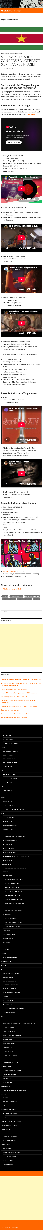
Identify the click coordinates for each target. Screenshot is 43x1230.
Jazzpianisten (7, 844)
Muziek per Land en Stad (12, 589)
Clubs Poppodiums (9, 1156)
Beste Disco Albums (9, 774)
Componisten (7, 876)
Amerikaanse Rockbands (11, 973)
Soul (2, 1016)
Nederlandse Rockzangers (14, 1008)
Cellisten (6, 872)
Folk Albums (7, 790)
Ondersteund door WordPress (9, 1227)
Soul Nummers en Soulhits (12, 1035)
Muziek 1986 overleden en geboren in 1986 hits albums (19, 693)
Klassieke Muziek (6, 864)
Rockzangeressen (9, 1012)
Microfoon (7, 1078)
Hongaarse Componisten (13, 891)
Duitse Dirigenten (11, 918)
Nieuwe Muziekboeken (10, 1133)
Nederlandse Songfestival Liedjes (14, 1090)
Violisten (6, 950)
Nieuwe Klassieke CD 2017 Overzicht (15, 868)
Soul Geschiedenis (9, 1031)
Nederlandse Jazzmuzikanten (15, 837)
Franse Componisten (12, 887)
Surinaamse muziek (8, 53)
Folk (2, 786)
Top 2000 (4, 1094)
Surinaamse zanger (9, 599)
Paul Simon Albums (11, 794)
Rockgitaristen (8, 1000)
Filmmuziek (7, 1148)
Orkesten (6, 942)
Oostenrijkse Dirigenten (13, 926)
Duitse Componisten (12, 883)
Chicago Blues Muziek (10, 743)
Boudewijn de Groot (10, 1102)
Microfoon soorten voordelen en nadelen (14, 689)
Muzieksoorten (6, 961)
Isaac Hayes (9, 1051)
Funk (2, 798)
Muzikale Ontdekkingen (11, 11)
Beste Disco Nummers (10, 778)
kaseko (5, 596)
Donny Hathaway (11, 1055)
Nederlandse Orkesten (13, 946)
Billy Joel (6, 1105)
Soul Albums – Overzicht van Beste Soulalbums (19, 1024)
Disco (3, 770)
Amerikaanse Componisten (14, 879)
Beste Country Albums (10, 751)
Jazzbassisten (7, 821)
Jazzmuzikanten (8, 833)
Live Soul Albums (8, 1028)
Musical (3, 954)
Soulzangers (7, 1047)
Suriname (18, 53)
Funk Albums (7, 802)
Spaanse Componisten (12, 907)
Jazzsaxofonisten (9, 848)
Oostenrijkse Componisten (14, 903)
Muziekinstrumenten (8, 1109)
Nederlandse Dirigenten (13, 922)
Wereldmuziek (6, 1059)
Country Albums (9, 755)
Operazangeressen (9, 934)
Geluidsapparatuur (7, 1067)
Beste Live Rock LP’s (11, 985)
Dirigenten (7, 915)
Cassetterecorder (9, 1074)
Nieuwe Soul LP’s (8, 1020)
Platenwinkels (8, 1164)
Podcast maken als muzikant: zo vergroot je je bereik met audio (21, 680)
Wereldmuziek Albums (10, 1063)
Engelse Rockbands (9, 989)
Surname (37, 599)
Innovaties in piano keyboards (11, 1121)
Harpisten (6, 930)
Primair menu (40, 10)
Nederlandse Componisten (14, 899)
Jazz (2, 813)
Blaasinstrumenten (10, 1113)
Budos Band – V (10, 805)
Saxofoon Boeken (9, 1141)
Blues (3, 731)
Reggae (3, 965)
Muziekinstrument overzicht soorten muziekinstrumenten (19, 706)
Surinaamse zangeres (24, 599)
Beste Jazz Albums (9, 817)
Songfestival (5, 1086)
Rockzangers (7, 1004)
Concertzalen (8, 1160)
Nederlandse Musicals (10, 957)
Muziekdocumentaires (8, 1125)
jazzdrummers (8, 829)
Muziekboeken (6, 1129)
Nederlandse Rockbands (11, 992)
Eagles (5, 1098)
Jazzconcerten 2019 (10, 825)
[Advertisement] (21, 645)
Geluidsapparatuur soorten (10, 710)
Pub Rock (6, 996)
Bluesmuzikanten (9, 739)
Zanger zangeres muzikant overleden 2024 (14, 717)
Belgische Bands (8, 977)
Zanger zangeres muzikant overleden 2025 (14, 697)
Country (4, 747)
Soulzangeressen (9, 1043)
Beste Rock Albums (9, 981)
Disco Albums (7, 782)
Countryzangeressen (10, 763)
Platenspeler (7, 1082)
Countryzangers (9, 759)
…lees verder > (31, 114)
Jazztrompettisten (9, 852)
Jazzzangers (7, 860)
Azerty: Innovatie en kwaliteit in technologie (15, 714)
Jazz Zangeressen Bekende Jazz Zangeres (16, 856)
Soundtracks (5, 1144)
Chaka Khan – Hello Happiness (15, 809)
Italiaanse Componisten (13, 895)
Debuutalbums (8, 766)
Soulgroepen (7, 1039)
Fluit (7, 1117)
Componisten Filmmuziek (13, 911)
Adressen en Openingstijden (10, 1152)
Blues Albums (7, 735)
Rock (3, 969)
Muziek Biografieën (10, 1137)
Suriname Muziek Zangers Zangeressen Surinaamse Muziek (21, 60)
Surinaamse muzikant (32, 596)
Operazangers (8, 938)
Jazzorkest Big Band (10, 841)
